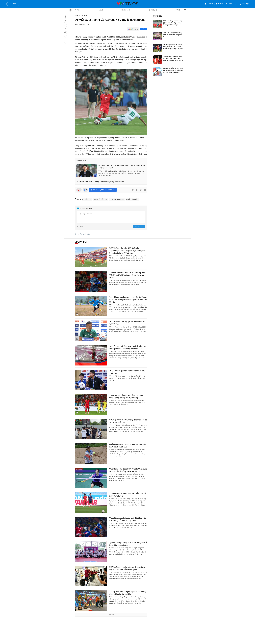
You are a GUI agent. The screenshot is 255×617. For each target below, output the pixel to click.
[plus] (65, 37)
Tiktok (230, 4)
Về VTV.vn (13, 4)
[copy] (65, 21)
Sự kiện (178, 10)
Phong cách (126, 10)
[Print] (65, 32)
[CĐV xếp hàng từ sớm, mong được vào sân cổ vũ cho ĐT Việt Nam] (91, 429)
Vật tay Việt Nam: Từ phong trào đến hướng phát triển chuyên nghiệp (127, 592)
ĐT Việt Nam (86, 199)
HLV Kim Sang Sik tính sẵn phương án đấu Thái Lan (127, 372)
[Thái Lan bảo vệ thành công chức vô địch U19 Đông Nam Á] (157, 36)
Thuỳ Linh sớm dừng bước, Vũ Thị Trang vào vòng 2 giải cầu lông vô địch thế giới (128, 470)
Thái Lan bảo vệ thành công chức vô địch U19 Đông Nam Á (172, 35)
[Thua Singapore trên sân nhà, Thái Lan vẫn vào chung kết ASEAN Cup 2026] (91, 527)
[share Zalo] (136, 190)
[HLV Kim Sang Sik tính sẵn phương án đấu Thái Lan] (91, 380)
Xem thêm (111, 615)
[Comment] (65, 25)
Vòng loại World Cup (117, 199)
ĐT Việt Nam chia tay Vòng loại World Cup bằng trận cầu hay (101, 182)
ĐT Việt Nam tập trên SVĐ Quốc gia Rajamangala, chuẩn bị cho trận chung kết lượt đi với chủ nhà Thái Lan (127, 250)
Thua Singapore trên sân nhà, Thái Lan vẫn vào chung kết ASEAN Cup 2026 (127, 519)
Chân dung (153, 10)
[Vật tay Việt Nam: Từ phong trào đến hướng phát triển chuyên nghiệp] (91, 600)
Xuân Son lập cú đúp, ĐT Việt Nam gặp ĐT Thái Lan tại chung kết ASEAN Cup (127, 396)
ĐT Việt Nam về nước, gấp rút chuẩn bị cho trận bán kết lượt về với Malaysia (127, 568)
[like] (65, 17)
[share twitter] (140, 190)
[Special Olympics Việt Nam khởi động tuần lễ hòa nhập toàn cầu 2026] (91, 551)
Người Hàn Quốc (132, 199)
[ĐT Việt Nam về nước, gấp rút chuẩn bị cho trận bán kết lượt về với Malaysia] (91, 576)
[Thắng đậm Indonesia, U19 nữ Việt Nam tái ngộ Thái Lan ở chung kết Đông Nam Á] (157, 59)
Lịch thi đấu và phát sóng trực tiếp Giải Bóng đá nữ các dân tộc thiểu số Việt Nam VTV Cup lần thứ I (128, 299)
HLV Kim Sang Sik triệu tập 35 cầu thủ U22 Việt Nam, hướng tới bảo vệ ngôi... (172, 23)
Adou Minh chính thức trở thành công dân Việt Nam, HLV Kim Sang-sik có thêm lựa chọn (127, 275)
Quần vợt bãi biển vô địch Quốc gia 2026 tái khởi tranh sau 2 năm (127, 445)
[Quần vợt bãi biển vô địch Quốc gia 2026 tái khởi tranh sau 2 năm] (91, 453)
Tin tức (77, 10)
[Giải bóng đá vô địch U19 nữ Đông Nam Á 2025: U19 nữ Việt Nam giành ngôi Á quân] (157, 48)
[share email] (144, 190)
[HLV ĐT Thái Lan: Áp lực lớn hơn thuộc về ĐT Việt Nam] (91, 331)
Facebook (210, 4)
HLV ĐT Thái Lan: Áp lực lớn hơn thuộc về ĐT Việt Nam (127, 323)
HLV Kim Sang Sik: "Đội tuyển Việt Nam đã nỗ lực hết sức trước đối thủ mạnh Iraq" (121, 167)
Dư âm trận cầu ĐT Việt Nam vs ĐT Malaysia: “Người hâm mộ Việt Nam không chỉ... (173, 70)
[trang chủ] (70, 10)
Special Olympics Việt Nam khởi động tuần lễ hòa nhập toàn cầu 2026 (128, 543)
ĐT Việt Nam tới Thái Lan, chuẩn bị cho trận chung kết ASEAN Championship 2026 (128, 347)
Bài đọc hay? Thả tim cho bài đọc (104, 190)
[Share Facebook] (132, 190)
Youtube (220, 4)
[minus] (65, 43)
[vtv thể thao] (127, 4)
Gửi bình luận (139, 227)
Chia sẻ (144, 29)
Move (101, 10)
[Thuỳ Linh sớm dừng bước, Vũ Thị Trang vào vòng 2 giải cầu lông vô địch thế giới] (91, 478)
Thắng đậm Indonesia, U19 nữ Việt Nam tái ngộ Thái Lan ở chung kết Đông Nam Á (173, 58)
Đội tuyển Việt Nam (100, 199)
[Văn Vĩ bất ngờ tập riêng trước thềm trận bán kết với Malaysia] (91, 502)
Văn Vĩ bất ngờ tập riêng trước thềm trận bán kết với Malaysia (128, 494)
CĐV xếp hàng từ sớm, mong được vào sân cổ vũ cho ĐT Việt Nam (128, 421)
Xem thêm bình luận (82, 234)
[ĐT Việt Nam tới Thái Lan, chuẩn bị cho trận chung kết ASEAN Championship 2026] (91, 355)
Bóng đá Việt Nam (81, 15)
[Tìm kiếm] (235, 4)
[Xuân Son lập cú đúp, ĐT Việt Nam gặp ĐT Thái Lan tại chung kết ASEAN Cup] (91, 404)
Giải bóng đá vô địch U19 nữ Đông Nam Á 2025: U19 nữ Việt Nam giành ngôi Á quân (173, 46)
